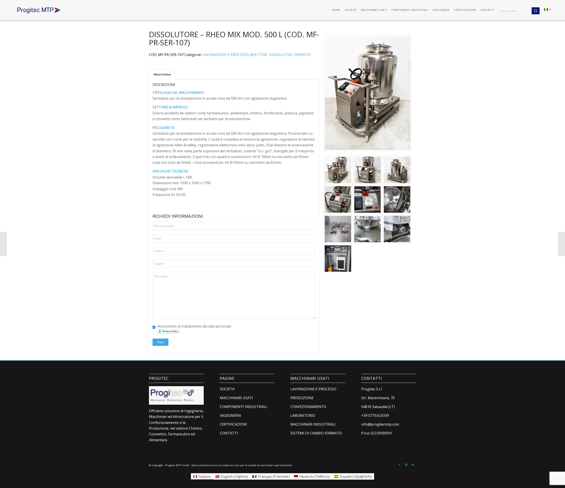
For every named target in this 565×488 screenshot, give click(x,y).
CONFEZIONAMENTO (308, 406)
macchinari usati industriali (276, 465)
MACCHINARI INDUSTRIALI (313, 424)
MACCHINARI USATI (236, 397)
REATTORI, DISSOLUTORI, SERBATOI (280, 54)
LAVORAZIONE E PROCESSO (225, 54)
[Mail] (412, 464)
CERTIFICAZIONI (233, 424)
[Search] (536, 10)
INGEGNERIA (230, 415)
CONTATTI (229, 433)
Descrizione (162, 74)
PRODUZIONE (302, 397)
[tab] (162, 74)
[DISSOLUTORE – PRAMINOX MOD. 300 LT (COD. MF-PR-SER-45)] (3, 244)
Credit (185, 465)
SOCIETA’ (227, 389)
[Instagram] (406, 464)
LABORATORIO (302, 415)
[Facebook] (399, 464)
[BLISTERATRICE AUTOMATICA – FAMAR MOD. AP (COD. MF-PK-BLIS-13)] (561, 244)
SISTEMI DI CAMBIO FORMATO (316, 433)
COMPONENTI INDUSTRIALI (243, 406)
